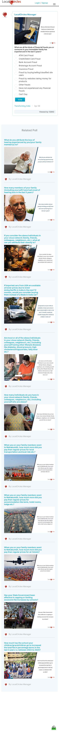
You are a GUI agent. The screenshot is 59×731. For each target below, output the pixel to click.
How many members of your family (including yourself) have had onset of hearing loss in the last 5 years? (22, 189)
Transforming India (22, 106)
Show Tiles (55, 4)
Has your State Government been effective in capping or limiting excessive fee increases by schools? (21, 597)
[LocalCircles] (11, 2)
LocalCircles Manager (25, 14)
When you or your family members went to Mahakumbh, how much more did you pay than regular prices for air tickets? (23, 549)
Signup (45, 3)
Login (37, 3)
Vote (20, 99)
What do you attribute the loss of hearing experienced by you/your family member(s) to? (22, 142)
